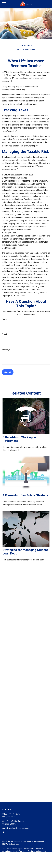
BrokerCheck (14, 844)
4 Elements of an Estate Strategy (25, 495)
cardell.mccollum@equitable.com (15, 828)
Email (4, 334)
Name (4, 319)
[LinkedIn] (4, 832)
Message (6, 349)
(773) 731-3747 (14, 814)
